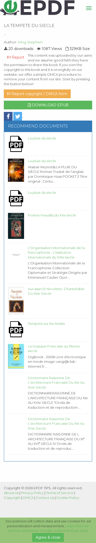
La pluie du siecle (42, 138)
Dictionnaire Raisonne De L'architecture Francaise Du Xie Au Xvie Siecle (56, 382)
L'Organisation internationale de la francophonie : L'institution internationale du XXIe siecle (56, 252)
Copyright (12, 498)
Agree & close (48, 537)
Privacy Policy (32, 493)
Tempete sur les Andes (46, 323)
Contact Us (45, 498)
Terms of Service (59, 493)
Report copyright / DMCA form (39, 94)
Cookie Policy (67, 498)
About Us (11, 493)
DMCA (28, 498)
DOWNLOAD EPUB (49, 105)
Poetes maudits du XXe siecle (52, 215)
